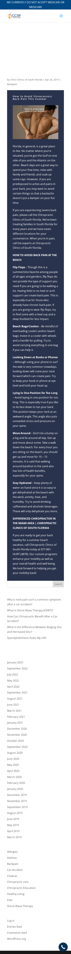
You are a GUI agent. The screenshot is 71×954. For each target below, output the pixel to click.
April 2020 (13, 771)
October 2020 (15, 741)
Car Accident (15, 870)
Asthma (12, 858)
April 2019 (13, 831)
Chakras (12, 876)
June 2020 (13, 759)
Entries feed (14, 926)
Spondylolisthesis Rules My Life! (26, 638)
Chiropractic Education (21, 888)
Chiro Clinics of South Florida (26, 79)
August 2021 (14, 698)
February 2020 (16, 783)
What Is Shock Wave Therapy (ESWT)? (30, 610)
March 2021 (14, 710)
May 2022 (13, 680)
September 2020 (17, 747)
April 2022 (13, 686)
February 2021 (16, 717)
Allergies (12, 852)
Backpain (12, 84)
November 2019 (17, 801)
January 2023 (15, 662)
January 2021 (15, 722)
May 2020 (13, 765)
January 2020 (15, 789)
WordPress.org (16, 939)
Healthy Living (15, 894)
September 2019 (17, 807)
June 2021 (13, 704)
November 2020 (17, 735)
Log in (11, 920)
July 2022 (12, 674)
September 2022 (17, 668)
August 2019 (14, 813)
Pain (10, 900)
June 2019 (13, 819)
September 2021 (17, 692)
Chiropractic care (18, 882)
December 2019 (17, 795)
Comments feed (17, 933)
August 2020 (14, 753)
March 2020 (14, 777)
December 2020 (17, 728)
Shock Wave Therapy (20, 906)
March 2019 (14, 837)
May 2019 (13, 825)
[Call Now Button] (63, 947)
